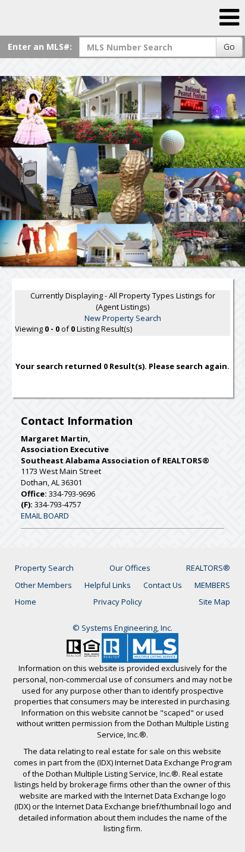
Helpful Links (107, 585)
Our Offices (129, 567)
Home (25, 601)
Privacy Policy (117, 601)
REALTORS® (208, 567)
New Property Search (122, 318)
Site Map (214, 601)
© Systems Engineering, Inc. (122, 627)
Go (229, 46)
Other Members (43, 585)
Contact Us (162, 585)
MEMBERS (212, 585)
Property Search (44, 567)
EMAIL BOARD (45, 515)
